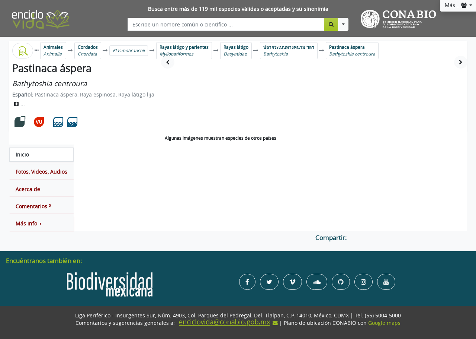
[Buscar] (331, 24)
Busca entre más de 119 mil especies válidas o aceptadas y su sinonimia (238, 9)
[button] (41, 223)
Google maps (384, 323)
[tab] (41, 155)
